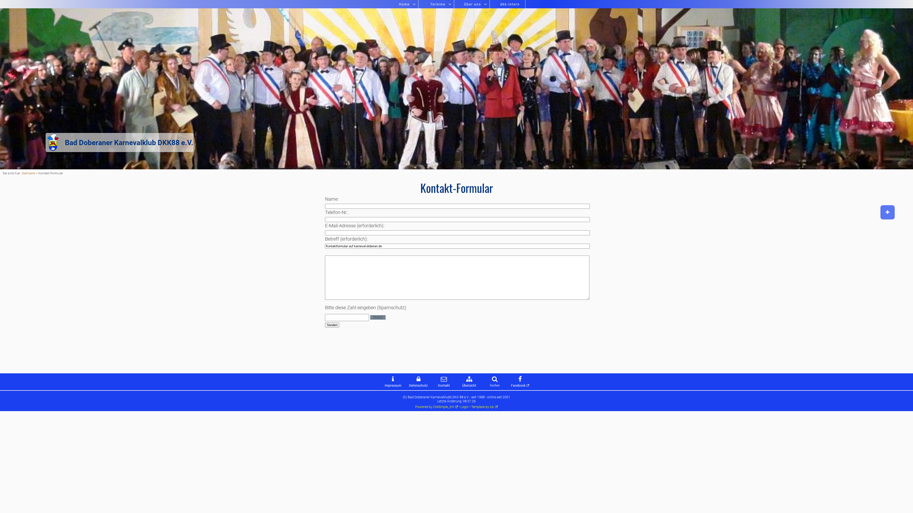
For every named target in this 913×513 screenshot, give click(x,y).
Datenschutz (418, 386)
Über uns (472, 4)
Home (404, 4)
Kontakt (444, 386)
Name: (332, 199)
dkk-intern (510, 4)
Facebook (518, 386)
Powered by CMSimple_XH (434, 407)
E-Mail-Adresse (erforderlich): (354, 225)
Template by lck (482, 407)
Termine (437, 4)
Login (465, 407)
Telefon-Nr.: (337, 212)
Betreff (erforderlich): (346, 239)
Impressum (393, 386)
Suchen (495, 385)
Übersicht (469, 386)
